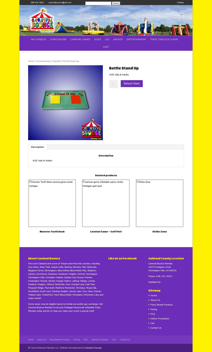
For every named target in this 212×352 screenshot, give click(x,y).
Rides (97, 39)
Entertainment (136, 39)
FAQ (152, 314)
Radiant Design (94, 347)
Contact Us (154, 282)
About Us (155, 300)
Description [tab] (37, 147)
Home (31, 61)
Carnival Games (80, 39)
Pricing (153, 309)
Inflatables (38, 39)
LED (107, 39)
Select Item (132, 83)
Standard (56, 61)
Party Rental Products (161, 304)
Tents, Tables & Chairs (164, 39)
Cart (106, 46)
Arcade (118, 39)
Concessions (58, 39)
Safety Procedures (159, 318)
